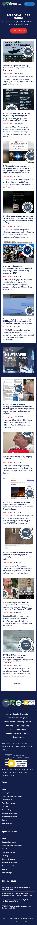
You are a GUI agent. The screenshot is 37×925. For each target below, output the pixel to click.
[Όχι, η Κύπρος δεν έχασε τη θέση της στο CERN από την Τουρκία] (18, 442)
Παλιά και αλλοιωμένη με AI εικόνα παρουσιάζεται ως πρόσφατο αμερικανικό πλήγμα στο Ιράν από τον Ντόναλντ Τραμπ (18, 505)
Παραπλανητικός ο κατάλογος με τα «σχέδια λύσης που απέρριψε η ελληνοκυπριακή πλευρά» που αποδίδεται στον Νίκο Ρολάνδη (17, 116)
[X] (21, 922)
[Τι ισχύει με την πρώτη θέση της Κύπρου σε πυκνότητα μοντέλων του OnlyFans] (18, 51)
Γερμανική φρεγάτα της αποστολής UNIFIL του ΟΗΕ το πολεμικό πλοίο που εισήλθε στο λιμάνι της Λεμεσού (17, 320)
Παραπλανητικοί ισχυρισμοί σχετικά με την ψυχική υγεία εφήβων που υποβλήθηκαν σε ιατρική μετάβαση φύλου (17, 555)
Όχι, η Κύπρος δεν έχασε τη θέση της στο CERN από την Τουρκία (17, 457)
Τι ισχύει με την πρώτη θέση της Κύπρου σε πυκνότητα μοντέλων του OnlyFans (17, 67)
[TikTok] (16, 922)
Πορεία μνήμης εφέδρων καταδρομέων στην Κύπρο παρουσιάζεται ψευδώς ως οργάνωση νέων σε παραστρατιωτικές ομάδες (18, 219)
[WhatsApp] (26, 922)
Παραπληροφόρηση (8, 417)
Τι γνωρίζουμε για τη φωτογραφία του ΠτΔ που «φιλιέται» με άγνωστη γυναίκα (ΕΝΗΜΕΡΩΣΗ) (17, 894)
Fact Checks (7, 74)
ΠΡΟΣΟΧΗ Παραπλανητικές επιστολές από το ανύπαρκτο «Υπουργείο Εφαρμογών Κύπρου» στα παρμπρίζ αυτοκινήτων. (18, 658)
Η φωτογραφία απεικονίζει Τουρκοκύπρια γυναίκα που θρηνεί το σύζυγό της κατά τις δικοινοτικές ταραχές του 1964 (17, 269)
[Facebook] (11, 922)
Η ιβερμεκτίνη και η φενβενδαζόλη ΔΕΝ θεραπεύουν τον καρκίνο (15, 901)
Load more (17, 684)
